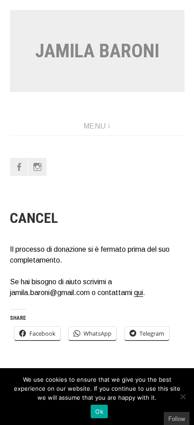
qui (138, 292)
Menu (94, 126)
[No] (182, 396)
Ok (99, 411)
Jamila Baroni (97, 51)
